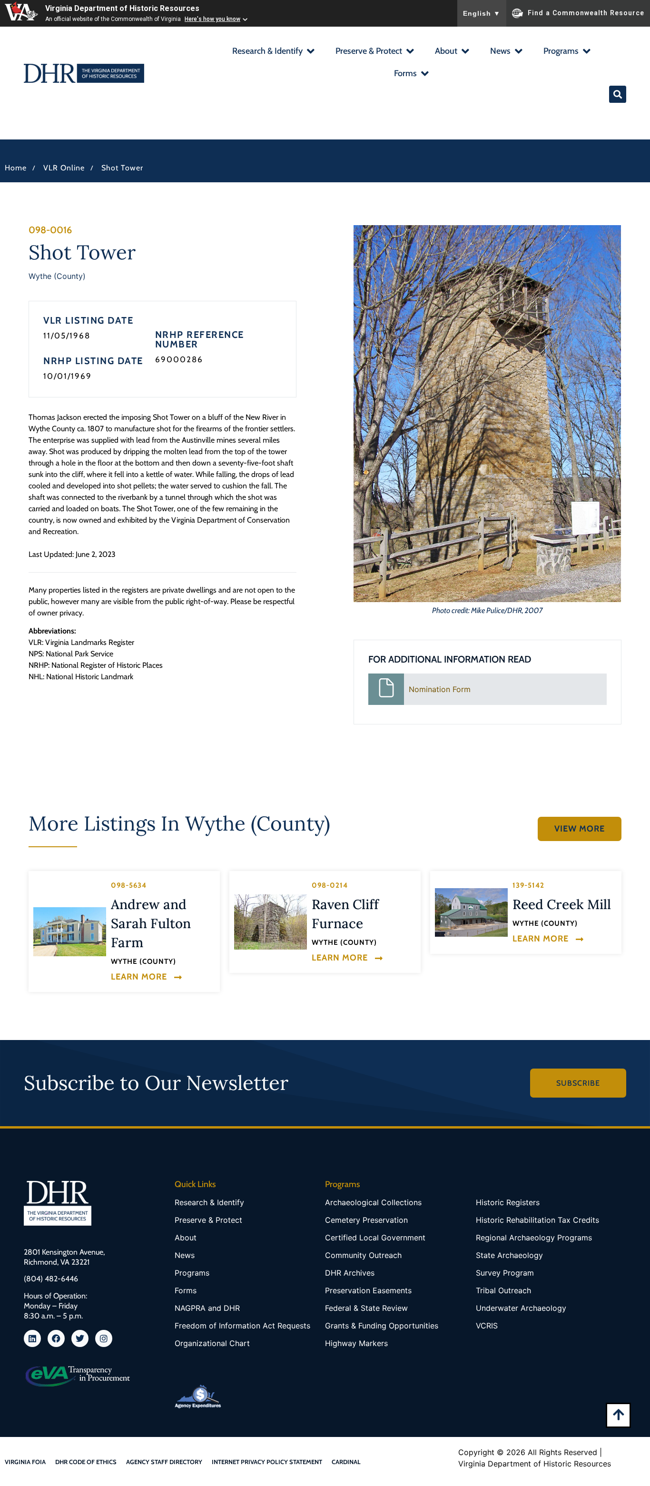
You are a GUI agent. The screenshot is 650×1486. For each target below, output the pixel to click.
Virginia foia (25, 1462)
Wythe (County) (57, 276)
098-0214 (330, 885)
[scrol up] (618, 1414)
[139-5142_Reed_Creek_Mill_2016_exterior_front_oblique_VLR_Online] (471, 912)
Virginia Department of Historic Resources (122, 8)
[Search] (617, 94)
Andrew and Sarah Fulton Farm (151, 923)
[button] (273, 52)
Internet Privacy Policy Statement (267, 1462)
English (482, 13)
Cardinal (346, 1462)
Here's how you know (212, 19)
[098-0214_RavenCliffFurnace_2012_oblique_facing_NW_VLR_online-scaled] (270, 922)
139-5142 (528, 885)
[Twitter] (80, 1338)
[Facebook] (56, 1338)
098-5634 (129, 885)
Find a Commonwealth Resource (586, 12)
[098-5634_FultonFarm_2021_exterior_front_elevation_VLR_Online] (69, 931)
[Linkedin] (32, 1338)
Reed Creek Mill (561, 904)
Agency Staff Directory (164, 1462)
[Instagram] (103, 1338)
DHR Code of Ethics (86, 1462)
